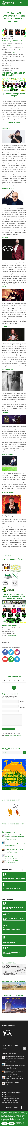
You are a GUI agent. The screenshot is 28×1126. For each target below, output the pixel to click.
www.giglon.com (12, 635)
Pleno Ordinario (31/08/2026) (12, 860)
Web (21, 710)
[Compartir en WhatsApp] (14, 680)
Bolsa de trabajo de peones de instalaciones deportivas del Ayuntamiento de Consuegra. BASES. (15, 844)
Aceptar (4, 1123)
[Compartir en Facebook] (4, 680)
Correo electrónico (22, 707)
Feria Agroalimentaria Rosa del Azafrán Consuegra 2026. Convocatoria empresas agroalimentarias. (14, 836)
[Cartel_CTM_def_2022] (14, 32)
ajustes (11, 1120)
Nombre (22, 702)
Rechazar (11, 1123)
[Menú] (24, 3)
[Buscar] (20, 3)
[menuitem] (20, 3)
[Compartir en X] (9, 680)
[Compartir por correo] (18, 680)
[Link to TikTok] (23, 680)
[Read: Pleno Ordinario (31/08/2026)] (3, 861)
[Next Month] (25, 870)
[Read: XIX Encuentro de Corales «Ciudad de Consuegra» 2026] (3, 850)
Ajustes (18, 1123)
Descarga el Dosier (6, 555)
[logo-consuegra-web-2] (11, 3)
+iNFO (9, 45)
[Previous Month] (23, 870)
